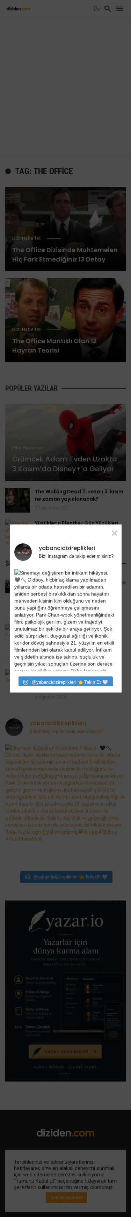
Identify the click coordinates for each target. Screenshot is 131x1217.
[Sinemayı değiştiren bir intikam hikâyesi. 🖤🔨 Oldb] (64, 619)
